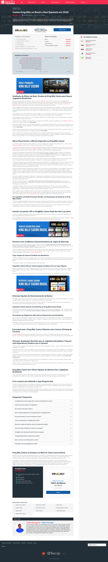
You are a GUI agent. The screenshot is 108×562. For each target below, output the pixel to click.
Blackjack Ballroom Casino (62, 507)
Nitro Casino (59, 505)
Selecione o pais (92, 544)
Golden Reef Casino (61, 510)
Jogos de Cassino (55, 2)
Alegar (58, 492)
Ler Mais (70, 23)
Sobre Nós (23, 542)
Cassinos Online (31, 2)
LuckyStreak (25, 62)
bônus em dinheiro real (33, 193)
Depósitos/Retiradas (70, 2)
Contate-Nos (29, 542)
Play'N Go (39, 57)
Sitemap (3, 546)
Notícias (35, 542)
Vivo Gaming (39, 58)
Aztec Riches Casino (40, 507)
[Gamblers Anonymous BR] (43, 553)
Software (83, 2)
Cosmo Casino (39, 510)
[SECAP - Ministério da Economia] (53, 553)
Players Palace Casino (20, 513)
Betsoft (23, 57)
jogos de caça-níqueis (36, 147)
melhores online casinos (47, 101)
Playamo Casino (19, 507)
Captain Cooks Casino (21, 505)
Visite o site (62, 29)
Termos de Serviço (16, 542)
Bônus (43, 2)
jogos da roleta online (36, 252)
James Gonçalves (33, 523)
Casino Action (19, 510)
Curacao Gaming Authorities (19, 334)
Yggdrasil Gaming (29, 57)
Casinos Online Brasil (15, 7)
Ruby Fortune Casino (40, 505)
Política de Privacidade (6, 542)
